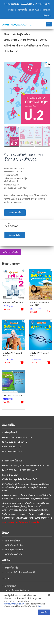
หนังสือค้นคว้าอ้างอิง (13, 554)
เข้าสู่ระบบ (47, 15)
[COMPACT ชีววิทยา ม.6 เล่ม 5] (40, 335)
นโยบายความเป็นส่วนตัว (14, 603)
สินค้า (7, 34)
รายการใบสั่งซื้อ (44, 4)
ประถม (14, 39)
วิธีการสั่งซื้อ (22, 9)
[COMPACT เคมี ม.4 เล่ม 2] (13, 284)
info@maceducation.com (21, 437)
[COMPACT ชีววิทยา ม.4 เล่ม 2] (13, 335)
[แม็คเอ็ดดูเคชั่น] (18, 25)
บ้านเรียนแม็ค (10, 585)
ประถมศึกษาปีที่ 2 (28, 39)
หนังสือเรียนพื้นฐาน (13, 540)
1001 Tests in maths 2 (12, 395)
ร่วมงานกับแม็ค (35, 9)
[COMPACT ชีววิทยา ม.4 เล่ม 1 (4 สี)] (40, 284)
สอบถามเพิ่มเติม (14, 235)
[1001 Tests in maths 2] (13, 381)
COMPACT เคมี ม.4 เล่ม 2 (13, 302)
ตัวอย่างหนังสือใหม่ (11, 4)
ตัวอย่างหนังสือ (15, 212)
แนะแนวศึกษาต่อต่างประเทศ (17, 590)
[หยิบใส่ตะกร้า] (22, 309)
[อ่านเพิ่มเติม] (49, 312)
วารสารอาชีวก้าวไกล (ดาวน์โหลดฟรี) (20, 572)
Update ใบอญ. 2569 (29, 4)
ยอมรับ (44, 612)
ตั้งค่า (40, 606)
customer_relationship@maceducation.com (29, 465)
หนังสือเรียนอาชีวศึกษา (14, 545)
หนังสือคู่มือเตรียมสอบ (14, 549)
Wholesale (11, 9)
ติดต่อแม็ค (46, 9)
